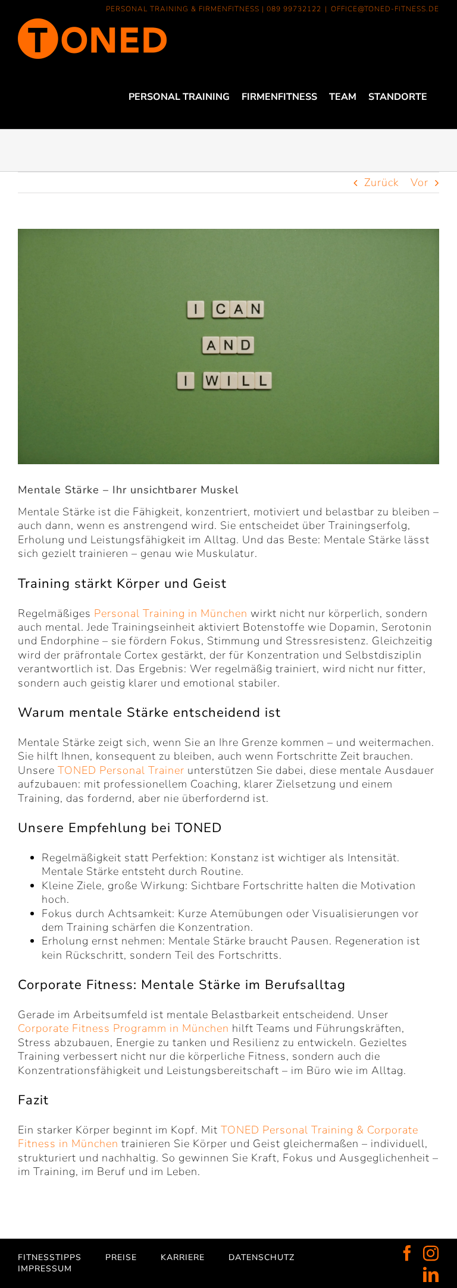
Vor (419, 182)
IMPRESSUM (45, 1268)
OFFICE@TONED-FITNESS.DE (385, 9)
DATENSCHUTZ (261, 1257)
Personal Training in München (171, 613)
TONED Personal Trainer (121, 770)
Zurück (381, 182)
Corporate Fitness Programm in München (123, 1028)
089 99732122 (294, 9)
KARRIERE (183, 1257)
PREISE (121, 1257)
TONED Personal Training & (292, 1130)
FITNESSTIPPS (50, 1257)
